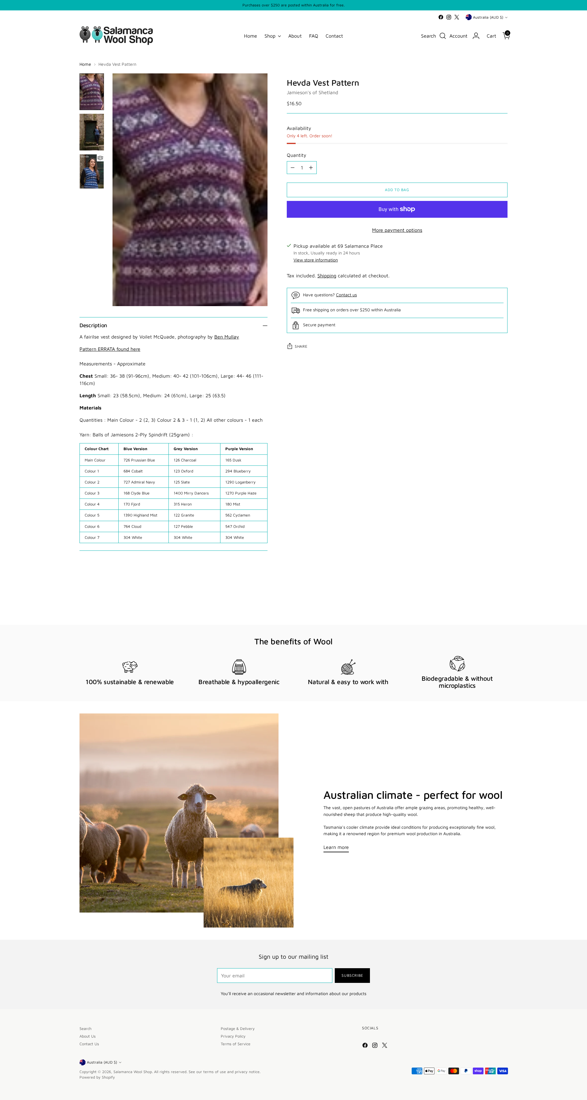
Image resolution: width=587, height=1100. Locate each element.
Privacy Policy (233, 1036)
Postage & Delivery (238, 1028)
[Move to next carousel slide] (502, 603)
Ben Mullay (226, 336)
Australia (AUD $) (488, 17)
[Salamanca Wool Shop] (116, 35)
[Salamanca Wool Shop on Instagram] (449, 17)
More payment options (397, 230)
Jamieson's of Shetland (312, 92)
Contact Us (89, 1044)
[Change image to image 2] (91, 132)
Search (85, 1028)
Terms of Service (235, 1044)
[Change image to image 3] (91, 171)
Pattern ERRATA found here (109, 349)
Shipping (326, 275)
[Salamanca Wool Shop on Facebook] (441, 17)
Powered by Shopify (97, 1077)
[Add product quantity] (310, 167)
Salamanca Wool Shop (132, 1071)
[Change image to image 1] (91, 91)
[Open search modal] (443, 36)
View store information (316, 259)
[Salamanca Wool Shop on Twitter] (457, 17)
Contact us (346, 294)
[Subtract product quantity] (292, 167)
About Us (87, 1036)
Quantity (296, 155)
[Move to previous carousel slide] (488, 604)
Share (301, 346)
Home (85, 64)
